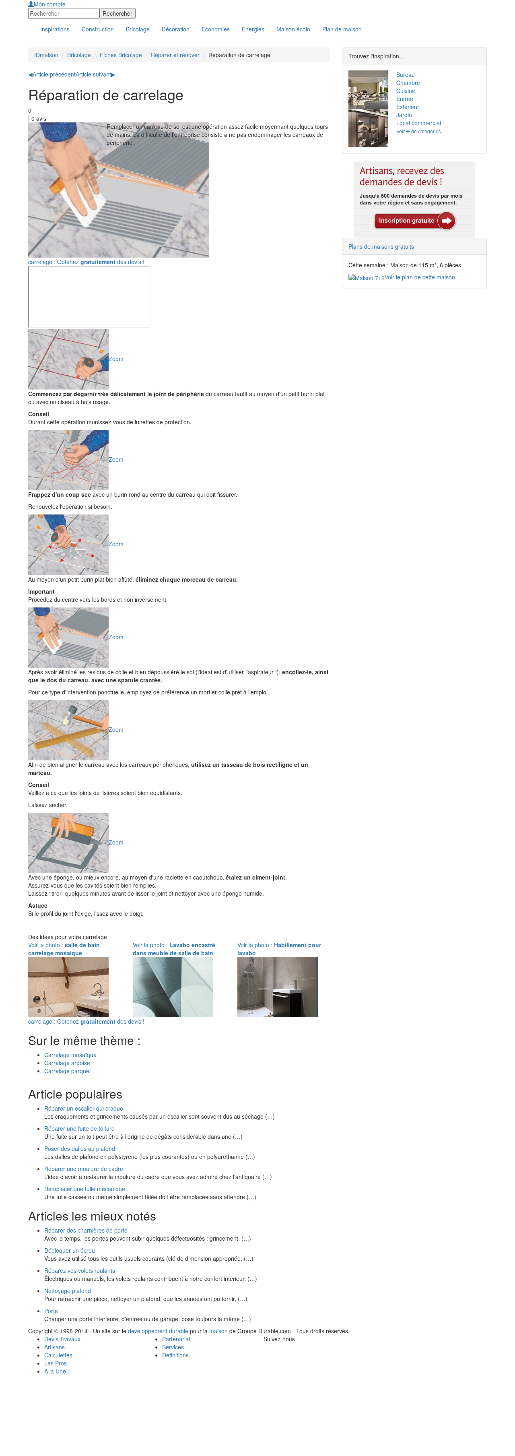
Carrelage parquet (67, 1071)
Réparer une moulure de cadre (83, 1169)
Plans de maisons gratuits (381, 246)
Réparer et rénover (175, 55)
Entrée (404, 99)
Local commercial (418, 123)
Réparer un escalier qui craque (83, 1108)
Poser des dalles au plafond (79, 1148)
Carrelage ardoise (67, 1063)
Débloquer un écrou (69, 1250)
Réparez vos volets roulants (79, 1270)
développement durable (158, 1331)
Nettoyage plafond (67, 1291)
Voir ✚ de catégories (418, 131)
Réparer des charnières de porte (86, 1230)
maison (218, 1331)
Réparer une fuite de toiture (79, 1128)
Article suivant (95, 74)
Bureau (405, 74)
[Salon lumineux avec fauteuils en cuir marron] (366, 89)
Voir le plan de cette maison (420, 277)
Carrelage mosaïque (70, 1055)
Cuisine (405, 91)
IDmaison (46, 55)
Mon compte (50, 4)
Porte (51, 1311)
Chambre (408, 82)
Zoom (116, 358)
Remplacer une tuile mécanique (84, 1189)
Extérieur (407, 107)
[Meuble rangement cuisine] (366, 128)
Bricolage (79, 55)
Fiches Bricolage (121, 55)
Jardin (404, 115)
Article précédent (52, 74)
